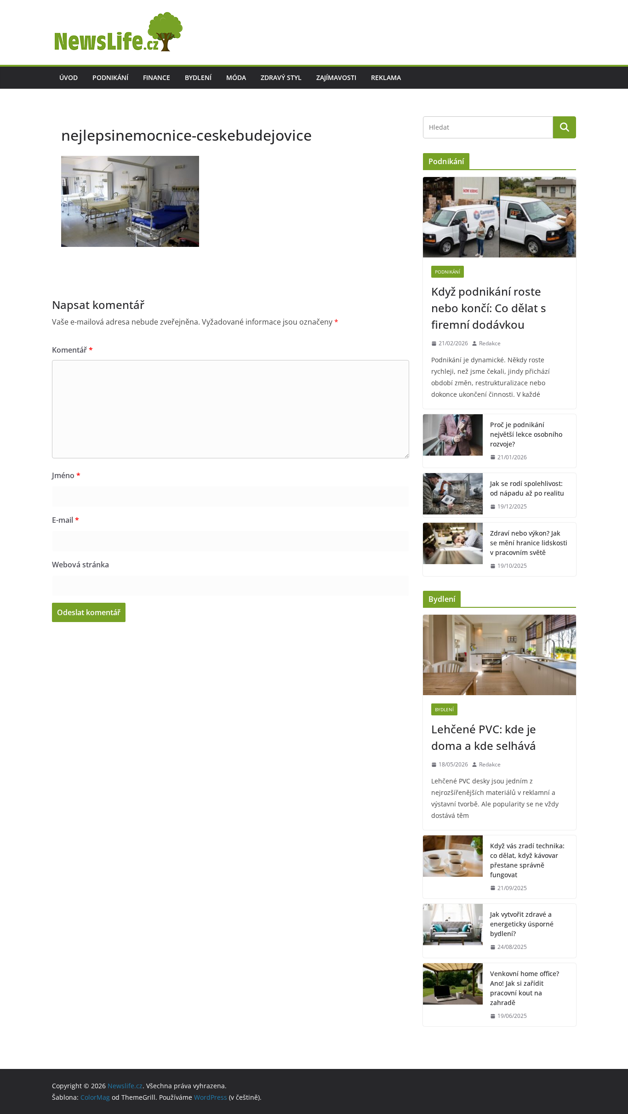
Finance (156, 77)
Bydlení (198, 77)
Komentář (72, 350)
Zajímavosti (336, 77)
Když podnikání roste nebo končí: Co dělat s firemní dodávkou (488, 308)
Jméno (66, 475)
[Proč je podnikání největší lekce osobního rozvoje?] (453, 441)
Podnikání (110, 77)
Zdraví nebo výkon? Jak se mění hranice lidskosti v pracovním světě (528, 543)
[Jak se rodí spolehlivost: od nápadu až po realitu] (453, 495)
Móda (236, 77)
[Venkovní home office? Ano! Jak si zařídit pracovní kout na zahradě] (453, 995)
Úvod (68, 77)
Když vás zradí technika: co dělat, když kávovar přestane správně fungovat (527, 860)
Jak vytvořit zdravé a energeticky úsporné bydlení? (522, 924)
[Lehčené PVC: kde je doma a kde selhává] (499, 655)
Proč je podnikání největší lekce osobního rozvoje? (526, 434)
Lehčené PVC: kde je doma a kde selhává (483, 737)
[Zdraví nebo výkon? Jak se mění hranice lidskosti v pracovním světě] (453, 550)
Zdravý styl (281, 77)
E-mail (65, 520)
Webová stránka (80, 565)
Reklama (386, 77)
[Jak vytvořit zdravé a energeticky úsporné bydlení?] (453, 931)
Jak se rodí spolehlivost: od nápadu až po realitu (527, 488)
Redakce (490, 343)
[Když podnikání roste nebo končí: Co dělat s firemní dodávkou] (499, 217)
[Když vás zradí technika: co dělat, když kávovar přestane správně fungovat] (453, 867)
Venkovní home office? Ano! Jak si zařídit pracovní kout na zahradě (524, 988)
